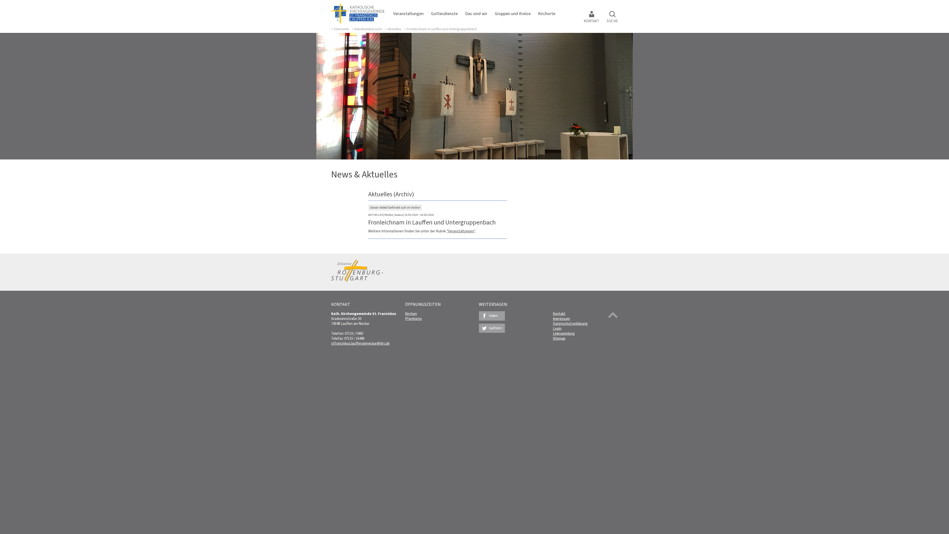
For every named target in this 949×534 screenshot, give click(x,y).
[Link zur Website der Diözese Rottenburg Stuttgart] (357, 280)
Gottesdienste (444, 13)
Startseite (341, 29)
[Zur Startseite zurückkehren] (358, 6)
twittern (495, 328)
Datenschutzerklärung (570, 323)
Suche (612, 21)
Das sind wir (476, 13)
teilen (493, 315)
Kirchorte (546, 13)
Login (557, 328)
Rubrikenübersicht (368, 29)
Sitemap (559, 338)
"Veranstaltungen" (461, 231)
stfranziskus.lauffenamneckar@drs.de (360, 343)
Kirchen (411, 313)
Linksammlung (564, 333)
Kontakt (591, 21)
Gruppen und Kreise (513, 13)
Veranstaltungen (408, 13)
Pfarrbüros (413, 318)
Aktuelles (394, 29)
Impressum (561, 318)
